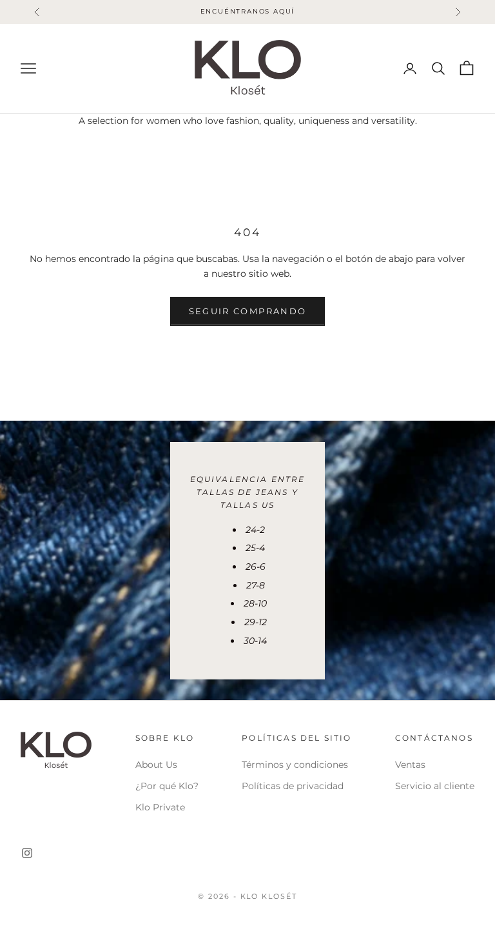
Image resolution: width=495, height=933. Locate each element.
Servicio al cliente (434, 786)
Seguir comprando (247, 311)
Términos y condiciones (295, 764)
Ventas (410, 764)
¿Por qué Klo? (167, 786)
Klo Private (160, 807)
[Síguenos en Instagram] (27, 853)
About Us (156, 764)
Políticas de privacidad (293, 786)
